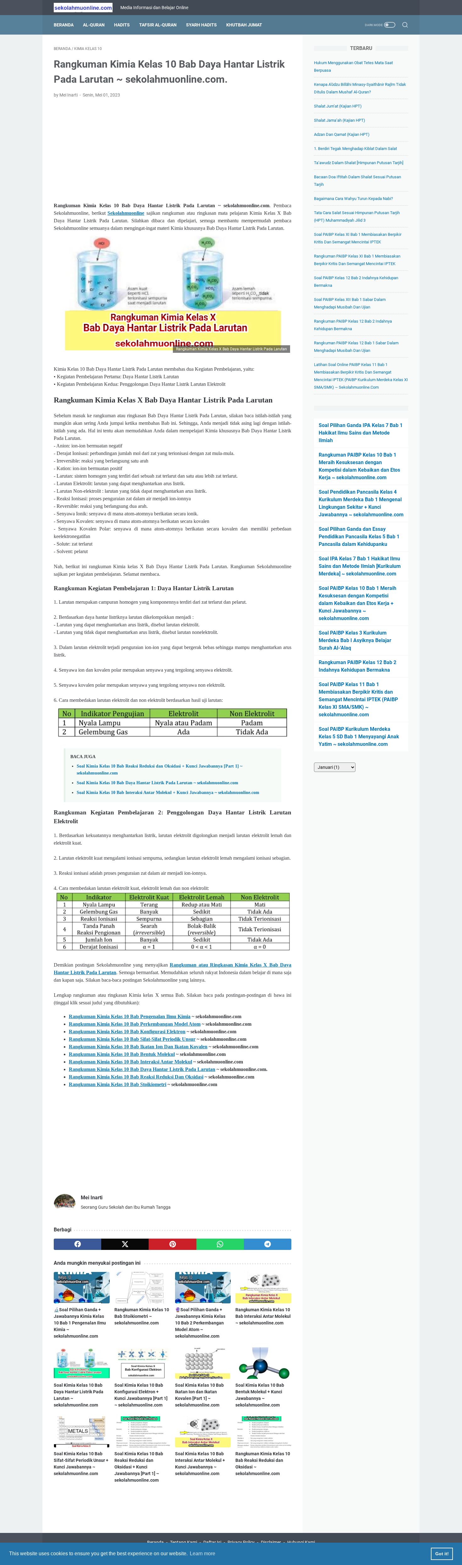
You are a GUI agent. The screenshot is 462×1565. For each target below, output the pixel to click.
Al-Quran (94, 24)
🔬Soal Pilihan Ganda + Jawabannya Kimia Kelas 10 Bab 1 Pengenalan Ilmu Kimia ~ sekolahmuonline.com (80, 1323)
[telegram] (267, 1244)
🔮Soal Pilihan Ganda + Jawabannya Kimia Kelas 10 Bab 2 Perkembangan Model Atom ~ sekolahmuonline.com (200, 1323)
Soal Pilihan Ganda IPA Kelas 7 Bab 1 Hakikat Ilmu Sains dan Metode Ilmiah (361, 432)
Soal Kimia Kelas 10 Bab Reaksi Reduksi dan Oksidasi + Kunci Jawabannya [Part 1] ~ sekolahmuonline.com (138, 1467)
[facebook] (77, 1244)
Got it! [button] (442, 1553)
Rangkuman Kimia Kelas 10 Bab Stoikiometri (117, 1084)
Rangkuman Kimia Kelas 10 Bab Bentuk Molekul (122, 1054)
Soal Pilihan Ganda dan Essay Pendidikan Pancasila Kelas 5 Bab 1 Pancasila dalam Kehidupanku (359, 536)
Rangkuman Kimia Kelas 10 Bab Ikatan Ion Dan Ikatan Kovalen (138, 1046)
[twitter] (125, 1244)
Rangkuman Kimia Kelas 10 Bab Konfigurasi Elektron (127, 1031)
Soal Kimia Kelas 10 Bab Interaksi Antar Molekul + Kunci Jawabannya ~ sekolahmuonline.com (168, 792)
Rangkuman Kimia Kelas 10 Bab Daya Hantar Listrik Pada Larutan (142, 1069)
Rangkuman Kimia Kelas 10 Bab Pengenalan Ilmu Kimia (129, 1016)
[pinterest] (172, 1244)
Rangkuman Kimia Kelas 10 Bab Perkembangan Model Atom (135, 1024)
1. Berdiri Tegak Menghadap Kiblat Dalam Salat (355, 148)
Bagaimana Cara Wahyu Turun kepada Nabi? (353, 198)
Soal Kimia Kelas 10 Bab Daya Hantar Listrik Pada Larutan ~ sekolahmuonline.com (157, 782)
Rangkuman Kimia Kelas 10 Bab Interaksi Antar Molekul (130, 1061)
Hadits (122, 24)
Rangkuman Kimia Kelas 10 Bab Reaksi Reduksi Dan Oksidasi (136, 1076)
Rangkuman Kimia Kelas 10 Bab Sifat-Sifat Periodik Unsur (132, 1039)
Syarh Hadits (201, 24)
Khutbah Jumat (244, 24)
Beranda (64, 24)
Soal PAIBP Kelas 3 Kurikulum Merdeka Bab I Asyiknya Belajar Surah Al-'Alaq (355, 640)
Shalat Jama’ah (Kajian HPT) (339, 120)
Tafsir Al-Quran (158, 24)
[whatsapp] (220, 1244)
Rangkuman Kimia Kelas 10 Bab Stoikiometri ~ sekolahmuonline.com (141, 1316)
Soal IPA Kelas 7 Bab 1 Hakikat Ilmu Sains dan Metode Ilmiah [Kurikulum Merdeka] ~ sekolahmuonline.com (360, 566)
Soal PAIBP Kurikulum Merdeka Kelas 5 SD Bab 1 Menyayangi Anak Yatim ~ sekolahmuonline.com (359, 736)
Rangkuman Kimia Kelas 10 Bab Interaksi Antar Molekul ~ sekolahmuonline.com (263, 1316)
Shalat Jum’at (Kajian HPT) (338, 106)
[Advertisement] (172, 150)
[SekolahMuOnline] (87, 7)
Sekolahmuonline (125, 213)
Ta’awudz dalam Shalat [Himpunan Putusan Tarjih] (358, 162)
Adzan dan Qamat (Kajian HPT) (342, 134)
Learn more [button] (202, 1553)
